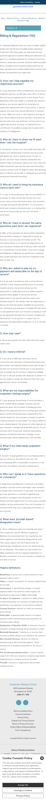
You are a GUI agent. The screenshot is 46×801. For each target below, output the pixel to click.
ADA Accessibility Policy (23, 711)
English (7, 754)
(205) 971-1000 (23, 695)
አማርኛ (14, 754)
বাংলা (27, 754)
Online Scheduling (26, 2)
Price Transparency (23, 730)
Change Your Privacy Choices (23, 721)
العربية (21, 754)
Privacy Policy (23, 717)
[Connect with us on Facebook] (18, 702)
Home (3, 18)
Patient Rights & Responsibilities (23, 727)
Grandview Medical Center (23, 684)
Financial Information (29, 18)
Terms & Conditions (23, 714)
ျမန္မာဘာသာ (35, 754)
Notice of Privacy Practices (23, 724)
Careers (37, 2)
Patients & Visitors (13, 18)
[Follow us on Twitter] (25, 702)
